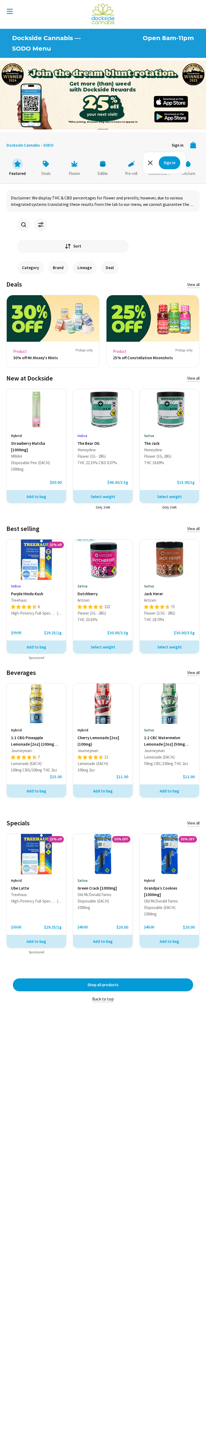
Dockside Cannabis (103, 13)
